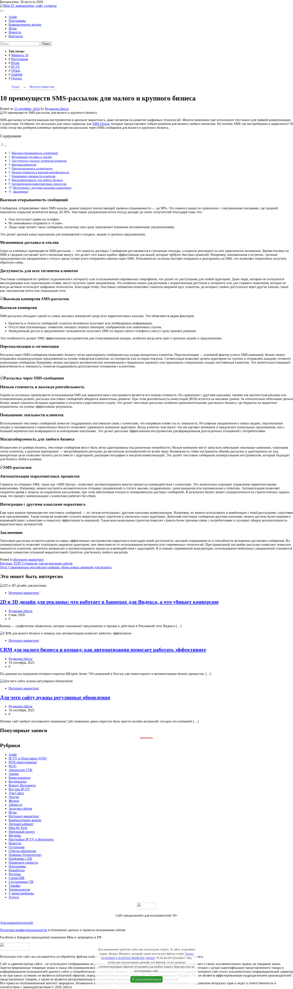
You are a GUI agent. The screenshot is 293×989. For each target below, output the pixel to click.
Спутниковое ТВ (21, 882)
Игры (13, 28)
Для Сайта (16, 793)
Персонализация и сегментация (32, 168)
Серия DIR (16, 878)
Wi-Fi (12, 766)
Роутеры (15, 874)
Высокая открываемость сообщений (35, 153)
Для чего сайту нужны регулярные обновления (55, 697)
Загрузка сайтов (20, 808)
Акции (14, 774)
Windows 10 (19, 55)
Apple (13, 17)
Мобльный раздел (22, 831)
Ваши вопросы (19, 777)
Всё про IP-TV (19, 789)
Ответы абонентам (22, 851)
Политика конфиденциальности (23, 930)
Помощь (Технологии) (25, 855)
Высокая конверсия (24, 164)
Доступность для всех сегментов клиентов (39, 160)
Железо (14, 801)
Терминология (19, 889)
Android (16, 74)
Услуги (14, 897)
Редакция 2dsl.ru (57, 109)
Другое (14, 797)
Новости (15, 32)
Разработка (17, 870)
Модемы (15, 835)
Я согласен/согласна (146, 979)
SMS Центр (100, 124)
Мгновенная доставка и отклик (32, 157)
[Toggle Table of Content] (3, 145)
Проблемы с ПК (20, 858)
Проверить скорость (23, 862)
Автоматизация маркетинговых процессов (39, 184)
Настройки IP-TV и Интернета (31, 839)
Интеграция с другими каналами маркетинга (42, 187)
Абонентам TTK (21, 770)
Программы (17, 20)
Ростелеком (19, 59)
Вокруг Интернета (22, 785)
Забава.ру (16, 804)
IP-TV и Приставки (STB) (28, 758)
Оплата (16, 78)
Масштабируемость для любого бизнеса (37, 180)
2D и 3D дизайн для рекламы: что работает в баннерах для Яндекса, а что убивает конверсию (109, 602)
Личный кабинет (21, 824)
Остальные (17, 847)
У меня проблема (21, 893)
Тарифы (14, 885)
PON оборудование (23, 762)
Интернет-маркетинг (28, 559)
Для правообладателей (16, 923)
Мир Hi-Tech (18, 828)
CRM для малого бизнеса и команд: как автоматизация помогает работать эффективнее (103, 649)
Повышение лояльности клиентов (33, 176)
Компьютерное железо (25, 24)
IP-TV (15, 67)
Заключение (20, 191)
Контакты (16, 36)
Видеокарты (18, 781)
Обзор (15, 70)
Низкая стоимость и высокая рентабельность (40, 172)
